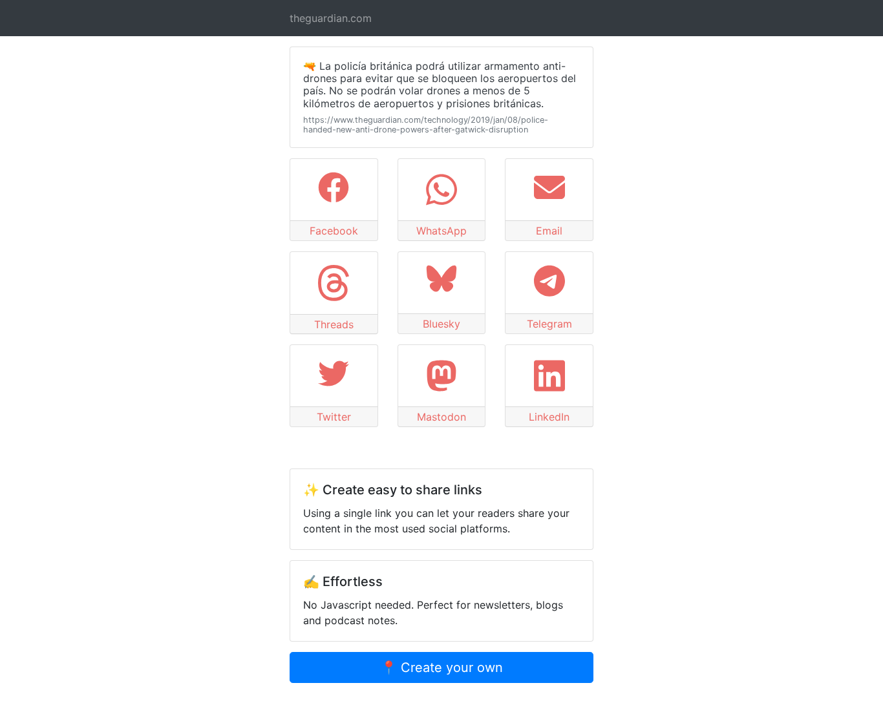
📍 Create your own (442, 667)
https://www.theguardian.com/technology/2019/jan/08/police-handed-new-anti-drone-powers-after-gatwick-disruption (425, 124)
